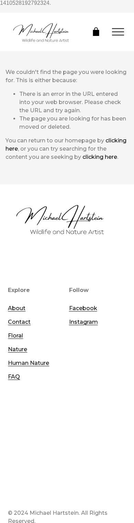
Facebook (83, 308)
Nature (17, 349)
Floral (15, 335)
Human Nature (28, 363)
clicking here (99, 157)
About (16, 308)
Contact (19, 322)
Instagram (83, 322)
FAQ (14, 376)
